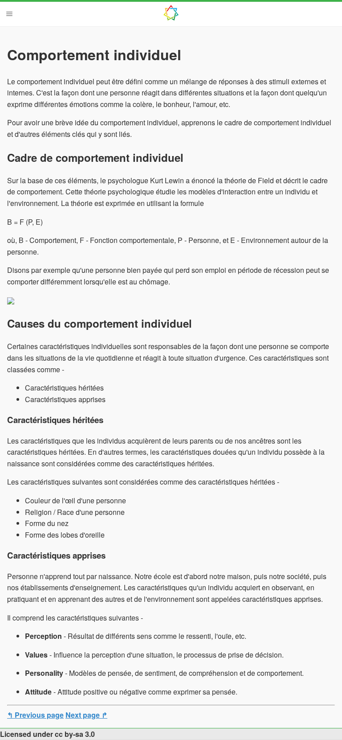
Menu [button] (9, 14)
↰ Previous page (35, 715)
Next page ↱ (86, 715)
